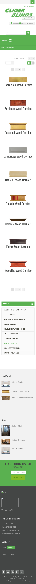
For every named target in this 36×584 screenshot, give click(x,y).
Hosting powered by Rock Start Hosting (18, 581)
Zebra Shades (9, 315)
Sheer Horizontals (12, 334)
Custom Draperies (11, 353)
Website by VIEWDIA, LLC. (18, 579)
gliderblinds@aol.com (27, 23)
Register (31, 6)
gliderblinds (16, 23)
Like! (11, 547)
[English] (32, 2)
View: (3, 63)
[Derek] (5, 551)
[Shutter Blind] (6, 430)
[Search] (28, 33)
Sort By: (16, 58)
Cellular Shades (11, 338)
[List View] (32, 63)
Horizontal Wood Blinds (14, 319)
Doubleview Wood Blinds (14, 329)
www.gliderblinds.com (14, 533)
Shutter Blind (10, 324)
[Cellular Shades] (6, 384)
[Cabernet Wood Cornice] (6, 391)
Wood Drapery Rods (12, 348)
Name (22, 58)
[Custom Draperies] (6, 441)
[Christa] (12, 551)
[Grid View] (29, 63)
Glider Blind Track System (15, 310)
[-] (19, 12)
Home (3, 47)
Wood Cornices (10, 343)
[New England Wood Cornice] (6, 398)
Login (24, 6)
